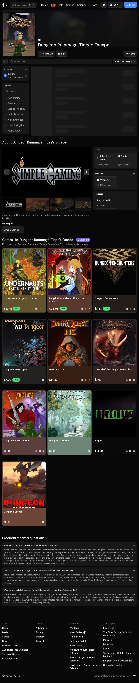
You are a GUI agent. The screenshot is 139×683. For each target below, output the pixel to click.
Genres (98, 150)
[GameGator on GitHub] (22, 675)
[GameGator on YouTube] (11, 675)
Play (63, 54)
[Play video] (46, 172)
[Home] (5, 5)
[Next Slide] (86, 172)
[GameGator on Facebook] (7, 675)
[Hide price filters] (5, 61)
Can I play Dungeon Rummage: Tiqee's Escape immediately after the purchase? (39, 570)
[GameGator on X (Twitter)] (15, 675)
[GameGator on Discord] (104, 5)
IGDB (128, 676)
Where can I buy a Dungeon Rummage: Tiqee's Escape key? (31, 545)
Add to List (48, 54)
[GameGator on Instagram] (3, 675)
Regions (7, 85)
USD (116, 5)
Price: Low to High (123, 61)
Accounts (8, 69)
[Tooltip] (26, 75)
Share (132, 54)
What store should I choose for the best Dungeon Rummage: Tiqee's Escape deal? (40, 590)
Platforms (99, 173)
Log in (132, 5)
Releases (99, 194)
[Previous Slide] (7, 172)
